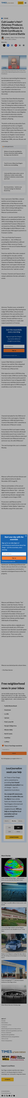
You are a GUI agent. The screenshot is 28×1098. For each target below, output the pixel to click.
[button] (14, 549)
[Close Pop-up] (26, 536)
